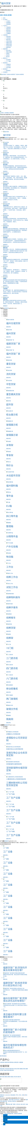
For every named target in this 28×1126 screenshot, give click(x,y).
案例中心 (5, 58)
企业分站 (7, 1095)
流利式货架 (9, 41)
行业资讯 (8, 66)
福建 (7, 1104)
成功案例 (8, 59)
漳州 (22, 1104)
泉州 (19, 1104)
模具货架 (8, 47)
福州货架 (6, 1113)
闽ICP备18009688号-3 (14, 1099)
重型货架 (8, 39)
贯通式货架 (9, 46)
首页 (4, 18)
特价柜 (7, 55)
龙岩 (27, 1104)
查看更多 (6, 137)
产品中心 (5, 25)
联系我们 (5, 69)
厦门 (12, 1104)
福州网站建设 (3, 1056)
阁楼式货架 (9, 42)
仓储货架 (8, 27)
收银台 (7, 53)
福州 (9, 1104)
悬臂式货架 (9, 44)
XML (20, 1095)
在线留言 (5, 72)
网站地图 (13, 1095)
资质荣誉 (8, 24)
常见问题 (8, 67)
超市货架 (8, 50)
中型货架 (8, 38)
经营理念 (8, 22)
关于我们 (5, 19)
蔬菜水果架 (9, 52)
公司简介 (8, 21)
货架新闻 (8, 64)
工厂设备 (8, 61)
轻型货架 (8, 36)
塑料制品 (8, 30)
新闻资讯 (5, 63)
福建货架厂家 (5, 1101)
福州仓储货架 (12, 1101)
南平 (24, 1104)
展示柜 (7, 56)
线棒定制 (8, 32)
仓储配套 (8, 33)
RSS (17, 1095)
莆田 (14, 1104)
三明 (17, 1104)
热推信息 (2, 1095)
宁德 (1, 1106)
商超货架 (8, 29)
